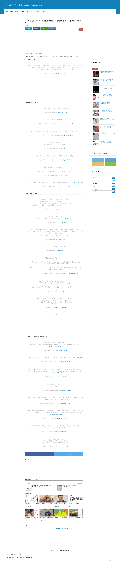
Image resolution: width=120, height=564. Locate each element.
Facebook (36, 28)
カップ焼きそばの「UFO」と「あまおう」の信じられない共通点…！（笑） (107, 111)
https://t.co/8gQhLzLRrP (76, 183)
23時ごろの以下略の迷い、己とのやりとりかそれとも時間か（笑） (107, 87)
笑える (11, 11)
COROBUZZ (14, 5)
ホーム (52, 550)
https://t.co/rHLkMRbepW (55, 373)
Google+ (95, 164)
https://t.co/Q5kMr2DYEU (73, 287)
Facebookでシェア (39, 454)
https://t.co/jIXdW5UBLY (66, 218)
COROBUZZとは (58, 550)
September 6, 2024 (61, 73)
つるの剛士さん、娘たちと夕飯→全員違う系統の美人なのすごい (107, 126)
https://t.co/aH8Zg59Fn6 (76, 358)
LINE (44, 28)
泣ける (16, 11)
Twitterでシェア (68, 454)
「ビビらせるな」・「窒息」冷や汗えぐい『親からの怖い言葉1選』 (107, 95)
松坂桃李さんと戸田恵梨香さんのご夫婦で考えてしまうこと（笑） (107, 80)
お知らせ (43, 11)
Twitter (28, 28)
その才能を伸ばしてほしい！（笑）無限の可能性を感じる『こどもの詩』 (107, 119)
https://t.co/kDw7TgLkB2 (55, 269)
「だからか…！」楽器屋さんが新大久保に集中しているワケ (107, 103)
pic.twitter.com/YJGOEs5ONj (70, 205)
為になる (32, 11)
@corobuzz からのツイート (62, 528)
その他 (38, 11)
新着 (7, 11)
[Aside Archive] (81, 29)
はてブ (52, 28)
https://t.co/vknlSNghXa (55, 346)
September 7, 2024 (62, 112)
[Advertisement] (54, 41)
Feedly (107, 164)
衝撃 (27, 11)
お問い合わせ (66, 550)
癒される (22, 11)
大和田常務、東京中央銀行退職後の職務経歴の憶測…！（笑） (107, 72)
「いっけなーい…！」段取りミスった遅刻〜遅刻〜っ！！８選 (107, 142)
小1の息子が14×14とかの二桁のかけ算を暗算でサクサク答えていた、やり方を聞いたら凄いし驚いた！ (107, 135)
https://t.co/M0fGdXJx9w (55, 414)
